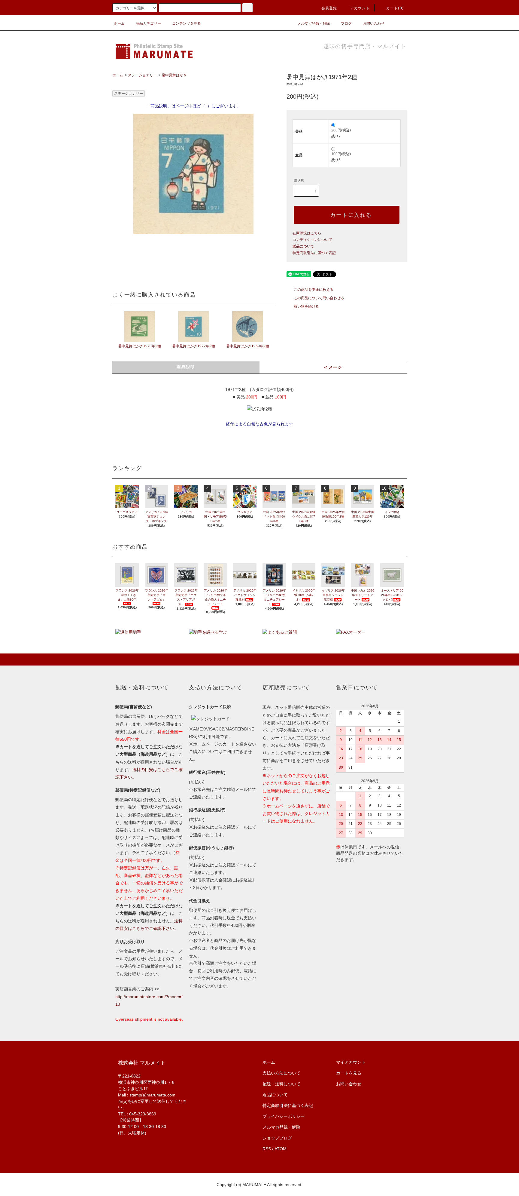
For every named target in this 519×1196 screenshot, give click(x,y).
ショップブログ (277, 1138)
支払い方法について (281, 1073)
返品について (303, 246)
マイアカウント (351, 1062)
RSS (267, 1148)
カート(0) (395, 8)
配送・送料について (281, 1083)
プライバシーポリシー (284, 1116)
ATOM (281, 1148)
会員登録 (329, 8)
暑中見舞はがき (174, 75)
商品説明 (186, 367)
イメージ (333, 367)
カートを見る (348, 1073)
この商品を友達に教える (313, 289)
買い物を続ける (306, 306)
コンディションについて (312, 240)
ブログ (346, 23)
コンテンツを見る (186, 23)
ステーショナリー (142, 75)
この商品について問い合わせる (319, 298)
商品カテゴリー (148, 23)
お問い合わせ (373, 23)
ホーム (119, 23)
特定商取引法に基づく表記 (314, 253)
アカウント (360, 8)
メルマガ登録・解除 (313, 23)
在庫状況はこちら (307, 233)
